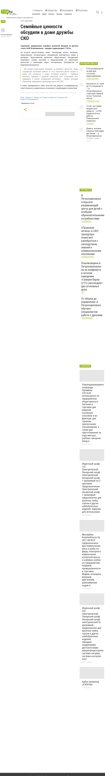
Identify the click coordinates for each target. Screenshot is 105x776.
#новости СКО (63, 97)
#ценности (29, 97)
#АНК (22, 97)
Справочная (68, 14)
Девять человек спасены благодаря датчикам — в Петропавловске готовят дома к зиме (95, 134)
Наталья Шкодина (6, 35)
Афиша (44, 14)
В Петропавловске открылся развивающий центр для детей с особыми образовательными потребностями (92, 207)
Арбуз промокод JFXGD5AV (90, 683)
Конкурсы (51, 14)
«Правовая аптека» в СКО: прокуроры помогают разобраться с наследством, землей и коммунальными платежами (91, 241)
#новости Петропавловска (29, 99)
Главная (3, 17)
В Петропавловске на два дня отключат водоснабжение (94, 72)
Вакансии (59, 14)
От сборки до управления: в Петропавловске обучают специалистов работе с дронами (91, 307)
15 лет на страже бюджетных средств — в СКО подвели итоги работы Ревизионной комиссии (94, 113)
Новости (38, 10)
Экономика (67, 10)
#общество (38, 97)
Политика (82, 10)
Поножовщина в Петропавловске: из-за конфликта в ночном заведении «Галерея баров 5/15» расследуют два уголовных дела (92, 276)
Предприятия (36, 14)
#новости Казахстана (50, 97)
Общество (52, 10)
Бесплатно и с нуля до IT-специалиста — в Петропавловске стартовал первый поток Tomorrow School (95, 91)
